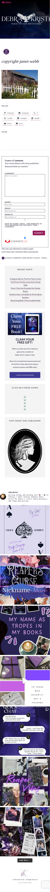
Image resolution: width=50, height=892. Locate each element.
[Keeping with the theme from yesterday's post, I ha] (25, 529)
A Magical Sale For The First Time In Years (25, 279)
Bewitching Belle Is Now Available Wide (25, 301)
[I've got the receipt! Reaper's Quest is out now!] (25, 831)
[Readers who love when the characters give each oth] (25, 580)
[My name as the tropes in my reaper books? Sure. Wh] (25, 630)
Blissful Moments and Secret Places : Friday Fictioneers (26, 258)
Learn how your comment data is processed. (20, 252)
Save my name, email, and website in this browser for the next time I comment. (23, 225)
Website (9, 214)
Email (8, 208)
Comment (9, 173)
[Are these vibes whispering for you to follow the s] (25, 781)
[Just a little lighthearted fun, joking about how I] (25, 680)
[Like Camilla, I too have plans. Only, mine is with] (25, 731)
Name (8, 202)
